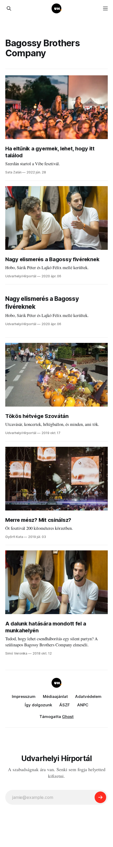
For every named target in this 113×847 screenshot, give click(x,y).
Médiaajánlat (55, 696)
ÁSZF (64, 704)
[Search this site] (9, 8)
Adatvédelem (88, 696)
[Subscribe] (100, 797)
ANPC (82, 704)
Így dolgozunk (38, 704)
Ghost (68, 716)
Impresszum (23, 696)
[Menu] (105, 8)
